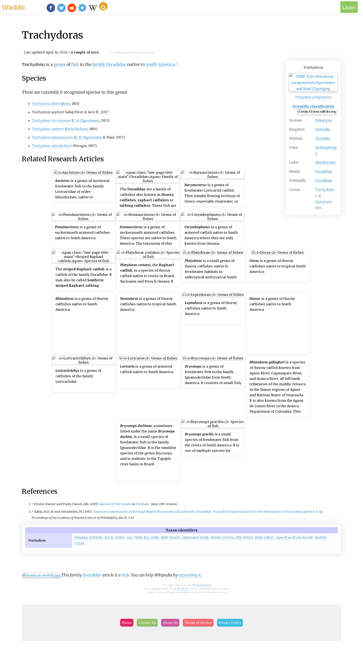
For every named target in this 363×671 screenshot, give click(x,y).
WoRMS (320, 537)
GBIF (164, 537)
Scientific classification (313, 106)
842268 (307, 537)
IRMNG (216, 537)
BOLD (109, 537)
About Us (170, 622)
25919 (155, 537)
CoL (130, 537)
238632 (269, 537)
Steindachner (77, 129)
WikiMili (13, 7)
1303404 (228, 537)
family (98, 64)
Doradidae (323, 171)
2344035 (174, 537)
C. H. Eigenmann (86, 120)
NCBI (258, 537)
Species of (115, 504)
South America (160, 64)
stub (125, 575)
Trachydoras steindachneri (52, 146)
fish (75, 64)
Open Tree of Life (288, 537)
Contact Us (147, 622)
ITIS (239, 537)
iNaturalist (190, 537)
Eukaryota (323, 120)
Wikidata (81, 537)
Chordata (322, 138)
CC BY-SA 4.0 (181, 588)
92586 (204, 537)
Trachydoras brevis (46, 103)
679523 (248, 537)
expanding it (189, 575)
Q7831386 (96, 537)
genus (60, 64)
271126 (79, 543)
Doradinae (323, 180)
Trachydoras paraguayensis (313, 97)
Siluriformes (325, 162)
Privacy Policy (230, 622)
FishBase (142, 504)
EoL (147, 537)
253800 (119, 537)
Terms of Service (198, 622)
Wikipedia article (201, 585)
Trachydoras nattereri (48, 129)
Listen (349, 7)
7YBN (138, 537)
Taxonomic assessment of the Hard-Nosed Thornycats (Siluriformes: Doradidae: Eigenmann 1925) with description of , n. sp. (208, 512)
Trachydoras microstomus (51, 120)
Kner (66, 103)
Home (127, 622)
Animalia (322, 129)
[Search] (103, 6)
